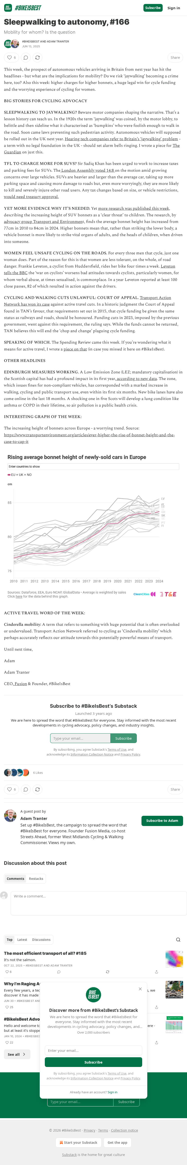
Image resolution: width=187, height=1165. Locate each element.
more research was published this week (133, 208)
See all (14, 1054)
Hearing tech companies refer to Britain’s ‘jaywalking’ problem (121, 139)
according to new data (136, 379)
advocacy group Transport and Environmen (43, 222)
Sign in (174, 7)
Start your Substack (80, 1142)
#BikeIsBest (30, 41)
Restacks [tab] (36, 878)
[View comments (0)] (26, 57)
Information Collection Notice (92, 1078)
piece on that (75, 349)
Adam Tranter (58, 41)
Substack (69, 1154)
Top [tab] (9, 939)
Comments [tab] (15, 878)
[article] (93, 962)
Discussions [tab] (41, 939)
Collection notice (124, 1130)
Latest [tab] (22, 939)
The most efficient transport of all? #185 (45, 953)
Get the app (117, 1142)
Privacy (89, 1130)
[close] (140, 989)
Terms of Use (117, 1073)
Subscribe (153, 8)
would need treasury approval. (31, 197)
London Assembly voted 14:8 (87, 170)
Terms (103, 1130)
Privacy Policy (130, 1078)
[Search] (178, 940)
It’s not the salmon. (20, 959)
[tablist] (25, 879)
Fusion (20, 684)
